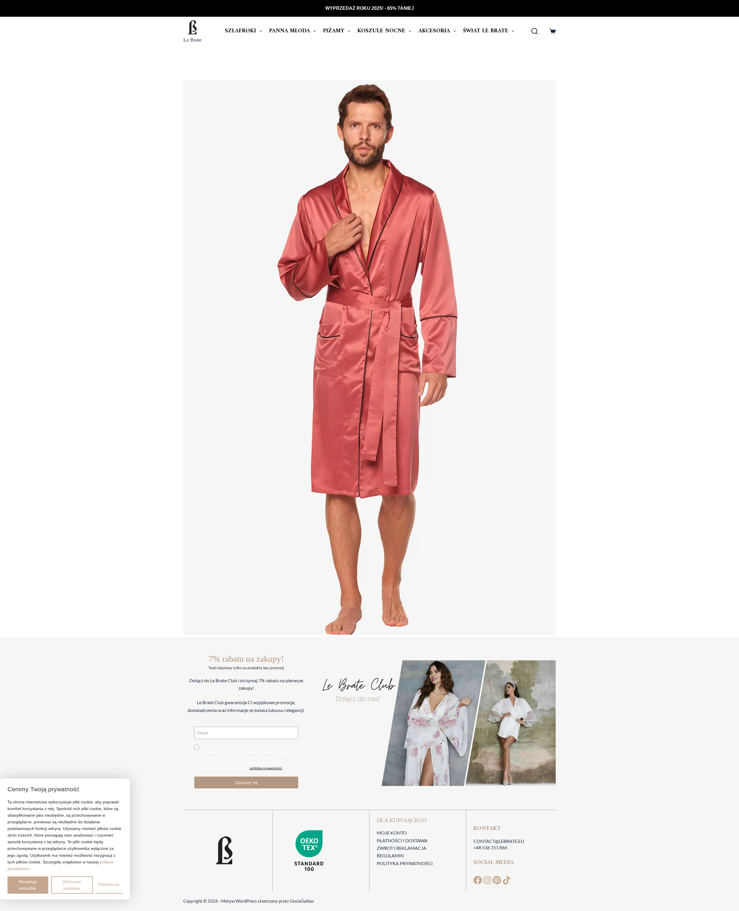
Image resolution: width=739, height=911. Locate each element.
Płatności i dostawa (402, 840)
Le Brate (192, 40)
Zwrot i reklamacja (401, 848)
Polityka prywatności (405, 863)
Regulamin (390, 855)
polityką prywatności (266, 768)
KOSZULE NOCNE (381, 31)
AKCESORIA (434, 31)
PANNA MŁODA (289, 31)
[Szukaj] (534, 31)
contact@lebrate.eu (498, 841)
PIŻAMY (333, 31)
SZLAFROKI (240, 31)
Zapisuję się (246, 782)
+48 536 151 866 (490, 847)
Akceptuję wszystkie (28, 885)
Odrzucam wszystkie (71, 885)
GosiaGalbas (302, 900)
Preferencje (109, 884)
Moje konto (392, 832)
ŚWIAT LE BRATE (485, 31)
